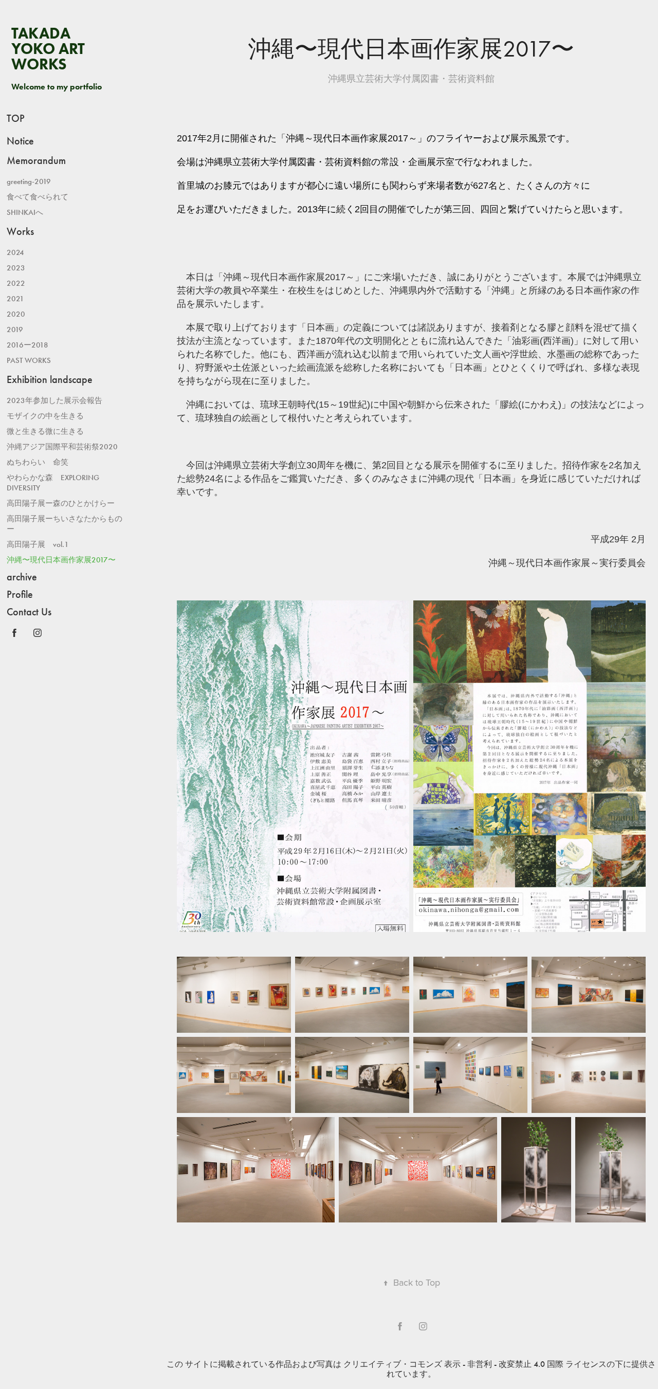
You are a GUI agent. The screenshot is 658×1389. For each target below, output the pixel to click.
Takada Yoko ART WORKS (49, 49)
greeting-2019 (29, 181)
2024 (15, 252)
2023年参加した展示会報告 (54, 400)
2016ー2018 (27, 345)
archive (22, 577)
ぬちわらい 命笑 (37, 462)
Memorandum (36, 160)
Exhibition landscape (50, 379)
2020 (16, 314)
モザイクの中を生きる (45, 416)
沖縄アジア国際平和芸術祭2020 (62, 446)
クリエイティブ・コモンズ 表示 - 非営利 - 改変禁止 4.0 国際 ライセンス (475, 1364)
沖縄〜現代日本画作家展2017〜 (61, 559)
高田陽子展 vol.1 (38, 544)
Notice (20, 141)
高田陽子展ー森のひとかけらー (61, 503)
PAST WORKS (29, 360)
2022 (16, 283)
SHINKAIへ (25, 212)
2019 (15, 329)
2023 (16, 267)
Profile (20, 594)
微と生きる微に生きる (45, 431)
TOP (16, 118)
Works (20, 231)
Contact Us (29, 612)
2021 (15, 298)
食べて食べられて (37, 197)
